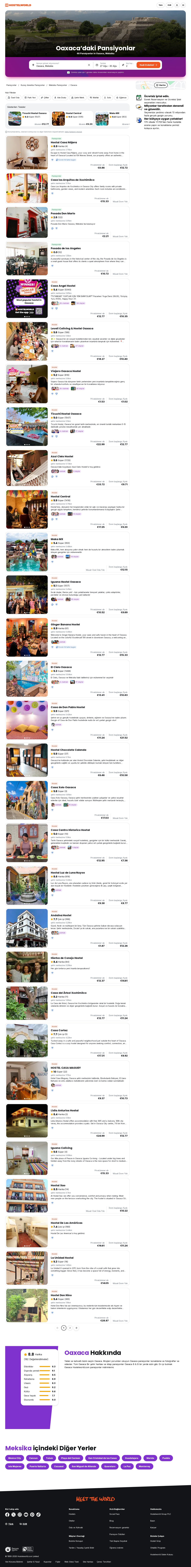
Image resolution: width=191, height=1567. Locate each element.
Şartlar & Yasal (33, 1562)
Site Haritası (88, 1562)
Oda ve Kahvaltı (76, 1527)
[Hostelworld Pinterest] (32, 1515)
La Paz (127, 1466)
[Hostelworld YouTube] (26, 1515)
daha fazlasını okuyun (73, 132)
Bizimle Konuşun (76, 1541)
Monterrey (144, 1466)
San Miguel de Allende (84, 1466)
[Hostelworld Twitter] (13, 1515)
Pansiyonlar (56, 139)
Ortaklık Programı (157, 1548)
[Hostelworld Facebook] (7, 1515)
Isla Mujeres (14, 1466)
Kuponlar (48, 1562)
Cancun (33, 1458)
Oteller (72, 1521)
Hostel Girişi (155, 1541)
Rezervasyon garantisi (119, 1527)
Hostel (54, 282)
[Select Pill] (177, 5)
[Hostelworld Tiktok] (38, 1515)
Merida (150, 1458)
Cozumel (59, 1466)
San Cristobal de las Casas (102, 1458)
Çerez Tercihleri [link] (104, 1562)
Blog (111, 1521)
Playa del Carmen (70, 1458)
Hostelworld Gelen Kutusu (161, 1554)
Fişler (58, 1562)
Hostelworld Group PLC (160, 1514)
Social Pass (115, 1514)
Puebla (166, 1458)
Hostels (72, 1514)
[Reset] (89, 65)
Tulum (49, 1458)
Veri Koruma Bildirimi (14, 1562)
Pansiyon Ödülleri (117, 1534)
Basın (152, 1521)
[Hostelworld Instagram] (20, 1515)
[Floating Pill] (57, 1327)
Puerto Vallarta (38, 1466)
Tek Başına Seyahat (118, 1541)
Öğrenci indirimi (116, 1548)
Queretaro (109, 1466)
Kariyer (153, 1527)
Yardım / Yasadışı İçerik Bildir (81, 1548)
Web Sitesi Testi (71, 1562)
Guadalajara (131, 1458)
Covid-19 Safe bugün (67, 160)
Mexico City (14, 1458)
